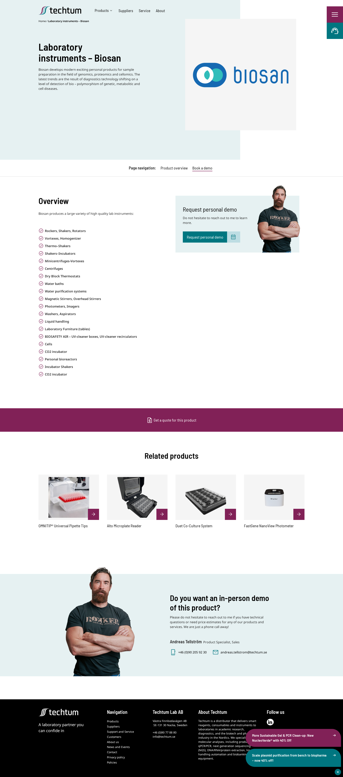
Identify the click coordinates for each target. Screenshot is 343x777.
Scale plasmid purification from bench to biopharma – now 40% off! (289, 757)
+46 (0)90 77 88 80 (164, 732)
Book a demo (202, 167)
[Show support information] (335, 31)
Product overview (174, 167)
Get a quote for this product (175, 420)
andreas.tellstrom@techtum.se (244, 652)
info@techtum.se (164, 736)
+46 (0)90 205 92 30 (192, 652)
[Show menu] (335, 14)
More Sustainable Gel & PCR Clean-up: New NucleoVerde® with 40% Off (283, 737)
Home (42, 21)
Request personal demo (205, 237)
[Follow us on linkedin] (270, 722)
